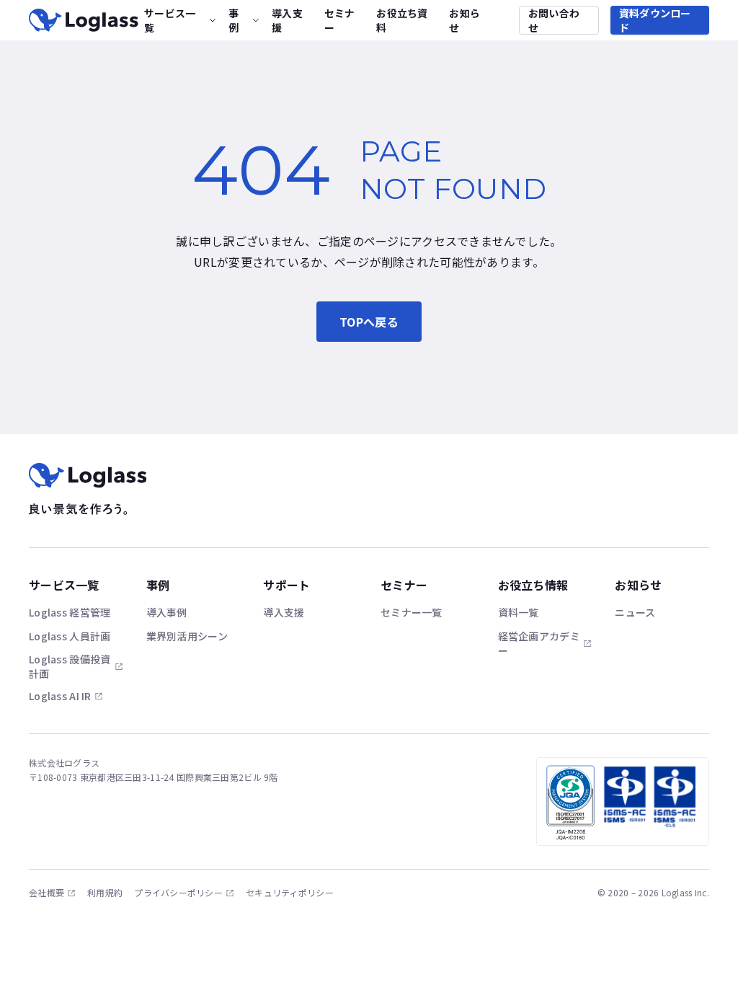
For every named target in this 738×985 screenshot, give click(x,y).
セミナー (339, 20)
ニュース (635, 612)
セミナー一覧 (412, 612)
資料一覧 (518, 612)
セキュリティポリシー (290, 892)
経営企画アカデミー (539, 643)
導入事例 (166, 612)
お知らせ (464, 20)
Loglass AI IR (60, 696)
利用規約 (105, 892)
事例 (233, 20)
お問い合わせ (553, 20)
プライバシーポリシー (178, 892)
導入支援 (287, 20)
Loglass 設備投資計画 (69, 666)
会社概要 (46, 892)
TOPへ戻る (369, 321)
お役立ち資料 (401, 20)
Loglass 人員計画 (69, 636)
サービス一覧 (169, 20)
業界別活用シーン (187, 636)
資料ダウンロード (655, 20)
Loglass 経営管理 (69, 612)
